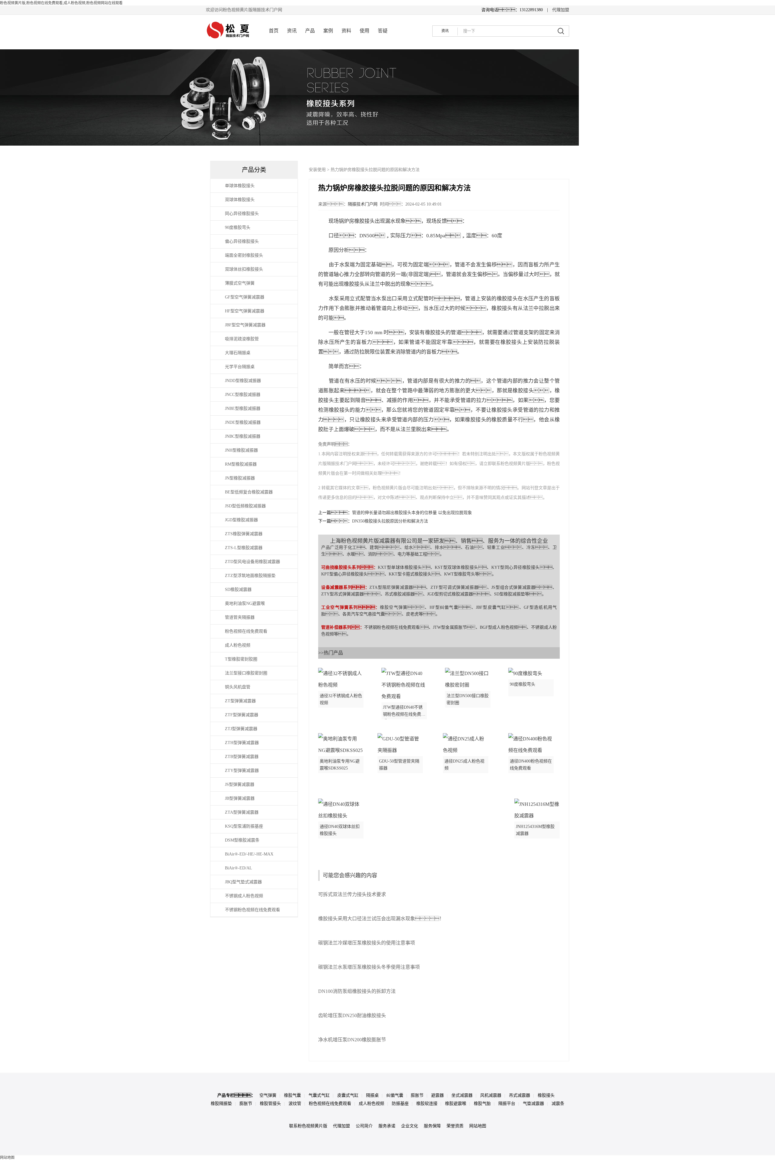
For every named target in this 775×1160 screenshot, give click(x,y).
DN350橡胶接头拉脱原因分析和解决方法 (390, 521)
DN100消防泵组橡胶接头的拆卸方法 (357, 991)
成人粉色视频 (371, 1103)
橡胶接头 (546, 1095)
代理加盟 (560, 10)
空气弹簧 (267, 1095)
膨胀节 (417, 1095)
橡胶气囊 (292, 1095)
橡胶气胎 (482, 1103)
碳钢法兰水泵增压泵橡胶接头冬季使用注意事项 (369, 967)
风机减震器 (490, 1095)
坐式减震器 (462, 1095)
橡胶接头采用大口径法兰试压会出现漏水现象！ (381, 918)
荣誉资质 (455, 1126)
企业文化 (409, 1126)
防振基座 (400, 1103)
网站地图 (477, 1126)
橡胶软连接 (426, 1103)
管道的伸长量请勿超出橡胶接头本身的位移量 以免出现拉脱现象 (412, 512)
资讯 (292, 30)
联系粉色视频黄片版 (308, 1126)
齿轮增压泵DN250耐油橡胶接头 (352, 1015)
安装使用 (317, 169)
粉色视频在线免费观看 (330, 1103)
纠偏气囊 (394, 1095)
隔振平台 (506, 1103)
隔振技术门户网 (363, 204)
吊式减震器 (519, 1095)
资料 (346, 30)
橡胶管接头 (270, 1103)
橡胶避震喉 (455, 1103)
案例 (328, 30)
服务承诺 (386, 1126)
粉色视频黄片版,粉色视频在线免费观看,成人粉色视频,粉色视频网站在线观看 (61, 3)
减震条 (558, 1103)
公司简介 (364, 1126)
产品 (310, 30)
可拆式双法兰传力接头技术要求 (352, 894)
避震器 (437, 1095)
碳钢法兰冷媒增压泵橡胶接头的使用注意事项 (366, 942)
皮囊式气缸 (347, 1095)
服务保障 (432, 1126)
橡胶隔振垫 (221, 1103)
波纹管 (295, 1103)
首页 (274, 30)
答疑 (383, 30)
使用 (364, 30)
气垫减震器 (533, 1103)
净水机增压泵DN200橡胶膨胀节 (352, 1039)
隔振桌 (372, 1095)
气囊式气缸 (319, 1095)
